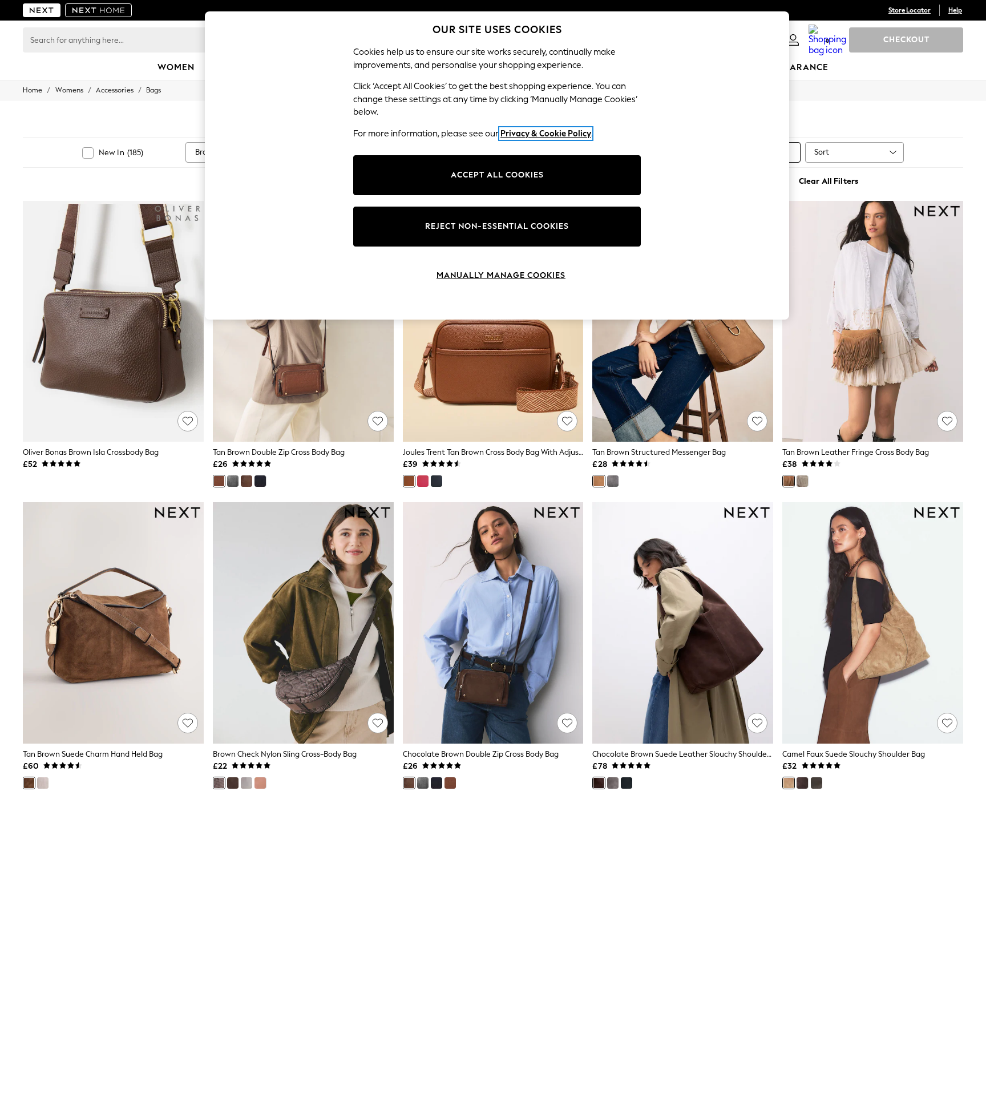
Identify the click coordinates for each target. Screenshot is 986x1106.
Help (955, 10)
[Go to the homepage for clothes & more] (41, 10)
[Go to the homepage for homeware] (98, 10)
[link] (793, 40)
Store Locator (909, 10)
